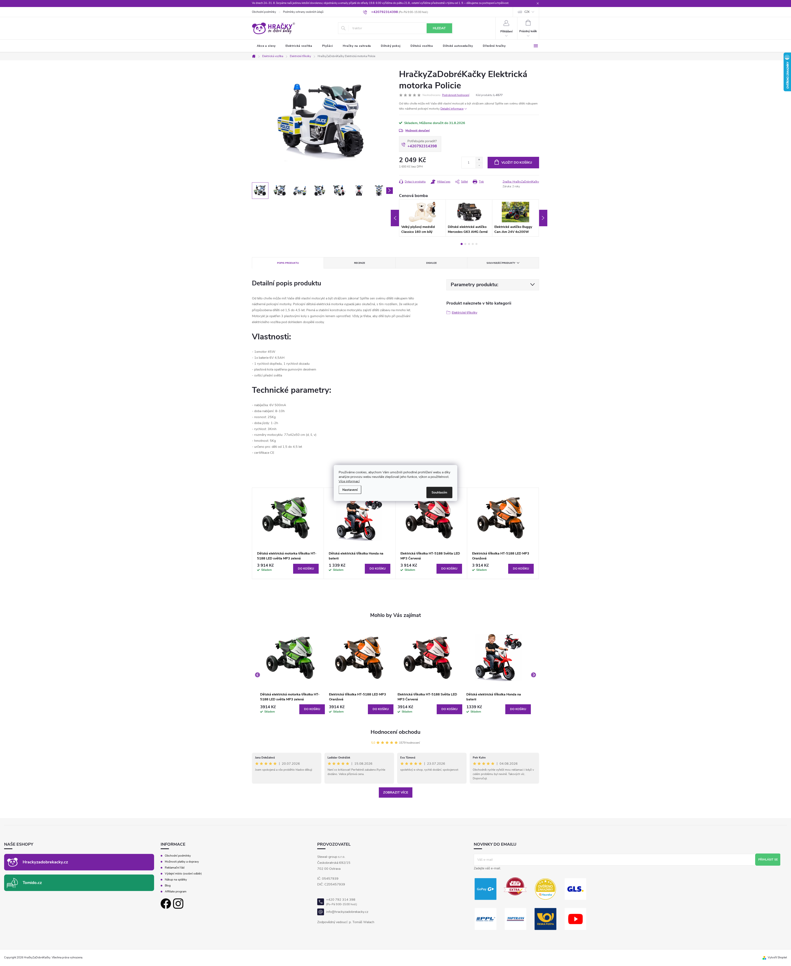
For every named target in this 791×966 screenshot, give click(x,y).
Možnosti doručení (417, 130)
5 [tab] (476, 244)
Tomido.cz (32, 882)
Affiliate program (175, 891)
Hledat (439, 28)
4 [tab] (473, 244)
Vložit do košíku (516, 162)
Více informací (349, 481)
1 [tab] (462, 244)
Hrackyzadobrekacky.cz (45, 862)
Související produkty (501, 263)
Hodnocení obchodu (395, 732)
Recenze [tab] (359, 263)
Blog (168, 885)
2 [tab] (465, 244)
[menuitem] (266, 46)
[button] (292, 709)
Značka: (521, 182)
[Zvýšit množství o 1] (479, 160)
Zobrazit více (395, 792)
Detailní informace (451, 109)
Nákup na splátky (176, 879)
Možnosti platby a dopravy (182, 861)
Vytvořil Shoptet (777, 957)
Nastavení (350, 490)
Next (543, 218)
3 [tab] (469, 244)
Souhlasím (439, 492)
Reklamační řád (174, 867)
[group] (292, 675)
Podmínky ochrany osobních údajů (303, 12)
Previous (395, 218)
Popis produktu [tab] (288, 263)
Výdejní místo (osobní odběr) (183, 873)
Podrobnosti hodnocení (455, 95)
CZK (527, 12)
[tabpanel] (422, 218)
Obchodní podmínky (264, 12)
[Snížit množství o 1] (479, 165)
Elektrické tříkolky (464, 312)
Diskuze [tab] (431, 263)
